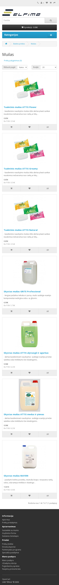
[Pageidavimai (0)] (47, 3)
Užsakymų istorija (9, 563)
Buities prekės (19, 44)
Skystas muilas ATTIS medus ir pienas (24, 414)
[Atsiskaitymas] (54, 3)
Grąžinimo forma (9, 533)
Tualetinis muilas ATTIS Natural (21, 229)
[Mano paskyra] (42, 3)
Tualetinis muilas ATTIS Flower (20, 107)
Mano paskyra (8, 560)
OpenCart (6, 579)
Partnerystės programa (11, 550)
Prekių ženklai (7, 544)
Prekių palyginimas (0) (13, 60)
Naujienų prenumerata (11, 569)
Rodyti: (36, 67)
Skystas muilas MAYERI (16, 475)
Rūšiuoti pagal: (10, 67)
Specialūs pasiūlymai (10, 552)
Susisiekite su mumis (10, 530)
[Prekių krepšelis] (51, 3)
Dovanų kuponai (8, 547)
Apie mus (6, 519)
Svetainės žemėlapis (10, 536)
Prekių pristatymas (9, 522)
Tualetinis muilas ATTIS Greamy (21, 168)
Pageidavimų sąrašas (10, 566)
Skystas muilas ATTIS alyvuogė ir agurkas (26, 352)
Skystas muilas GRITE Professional (22, 291)
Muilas (33, 44)
